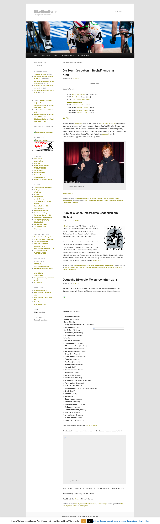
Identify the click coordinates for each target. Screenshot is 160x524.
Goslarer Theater (78, 105)
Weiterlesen (68, 193)
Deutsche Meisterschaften (88, 504)
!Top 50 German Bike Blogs (43, 187)
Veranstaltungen (102, 504)
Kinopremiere (67, 203)
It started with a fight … (42, 206)
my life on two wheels (41, 165)
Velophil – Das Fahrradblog (43, 179)
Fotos (55, 55)
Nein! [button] (89, 521)
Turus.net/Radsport (40, 251)
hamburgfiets (38, 161)
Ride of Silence (83, 265)
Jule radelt (37, 163)
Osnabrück (118, 267)
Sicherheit (91, 265)
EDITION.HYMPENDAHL (42, 244)
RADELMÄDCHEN (40, 168)
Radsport (111, 199)
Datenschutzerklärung (69, 516)
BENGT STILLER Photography (44, 239)
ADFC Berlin (38, 264)
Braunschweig (98, 201)
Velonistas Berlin (39, 177)
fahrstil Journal (39, 199)
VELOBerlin (38, 282)
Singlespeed (84, 506)
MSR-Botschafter (83, 55)
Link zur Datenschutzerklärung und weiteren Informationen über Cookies (121, 521)
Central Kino (76, 97)
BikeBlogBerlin (45, 11)
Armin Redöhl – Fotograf (42, 237)
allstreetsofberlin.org (41, 290)
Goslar (106, 201)
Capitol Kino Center (78, 94)
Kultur (94, 199)
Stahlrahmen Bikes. (40, 224)
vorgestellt (105, 134)
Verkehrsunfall (109, 265)
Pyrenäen (78, 123)
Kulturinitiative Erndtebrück (81, 99)
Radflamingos (38, 170)
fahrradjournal (38, 197)
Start (35, 55)
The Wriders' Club (40, 227)
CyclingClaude (39, 190)
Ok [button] (83, 521)
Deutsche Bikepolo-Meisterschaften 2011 (90, 279)
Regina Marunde (39, 172)
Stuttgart (65, 269)
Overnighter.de (39, 208)
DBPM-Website (91, 425)
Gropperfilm (112, 201)
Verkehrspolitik (99, 265)
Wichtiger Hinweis (40, 74)
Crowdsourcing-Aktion (108, 123)
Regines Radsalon (40, 175)
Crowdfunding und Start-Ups (82, 199)
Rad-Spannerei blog (40, 213)
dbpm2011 (69, 506)
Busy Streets (38, 159)
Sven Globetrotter (40, 304)
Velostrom (37, 229)
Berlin (66, 226)
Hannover (120, 201)
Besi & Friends (45, 55)
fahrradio (37, 194)
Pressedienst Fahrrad (41, 210)
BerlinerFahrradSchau (41, 266)
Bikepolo (78, 499)
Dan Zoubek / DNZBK (41, 241)
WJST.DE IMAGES (40, 253)
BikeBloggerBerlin (40, 105)
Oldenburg (111, 267)
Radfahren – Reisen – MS (42, 215)
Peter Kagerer (38, 302)
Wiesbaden (72, 269)
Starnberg (75, 203)
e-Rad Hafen (38, 192)
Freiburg (67, 267)
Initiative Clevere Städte (99, 267)
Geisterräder (74, 267)
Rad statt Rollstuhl (102, 199)
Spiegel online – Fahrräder (43, 217)
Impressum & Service (67, 55)
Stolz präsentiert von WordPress (88, 516)
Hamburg (82, 267)
